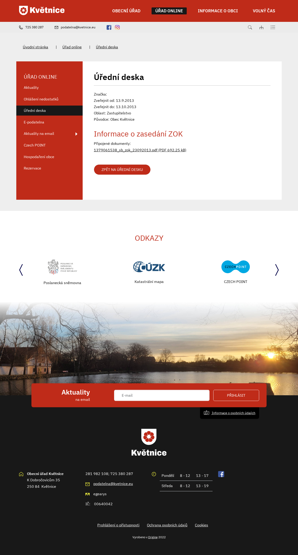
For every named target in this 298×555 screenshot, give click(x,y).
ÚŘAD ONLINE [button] (169, 10)
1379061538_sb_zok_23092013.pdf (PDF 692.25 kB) (140, 150)
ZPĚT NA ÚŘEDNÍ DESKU (122, 169)
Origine (153, 537)
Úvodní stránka (35, 47)
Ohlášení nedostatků (41, 99)
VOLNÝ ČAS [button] (264, 10)
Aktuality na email (39, 133)
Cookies (201, 525)
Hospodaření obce (39, 156)
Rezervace (32, 168)
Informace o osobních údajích (233, 413)
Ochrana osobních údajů (167, 525)
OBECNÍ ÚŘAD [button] (126, 10)
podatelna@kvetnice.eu (113, 483)
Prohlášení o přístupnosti (118, 525)
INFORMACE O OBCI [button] (218, 10)
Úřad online (72, 47)
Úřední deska (107, 47)
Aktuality (31, 87)
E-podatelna (34, 122)
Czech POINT (35, 145)
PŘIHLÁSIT (236, 395)
